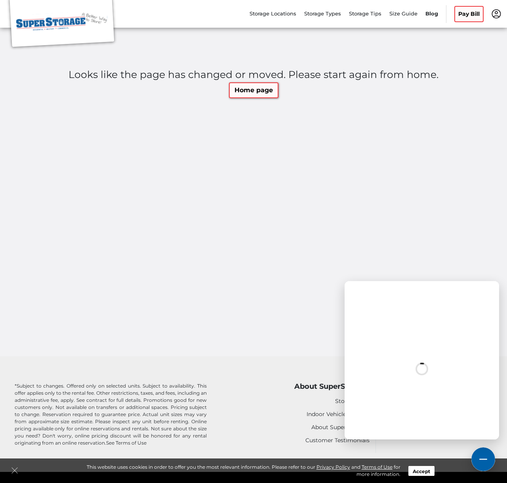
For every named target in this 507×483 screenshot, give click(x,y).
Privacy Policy (333, 467)
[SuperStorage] (62, 25)
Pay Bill (469, 13)
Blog (431, 13)
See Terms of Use (126, 443)
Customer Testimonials (337, 440)
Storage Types (322, 13)
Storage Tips (365, 13)
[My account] (496, 13)
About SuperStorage (332, 386)
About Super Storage (340, 427)
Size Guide (403, 13)
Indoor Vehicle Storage (338, 414)
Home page (253, 90)
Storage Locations (273, 13)
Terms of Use (377, 467)
